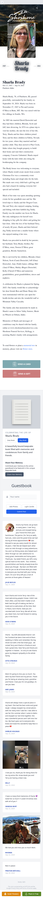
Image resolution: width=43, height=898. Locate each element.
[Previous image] (5, 754)
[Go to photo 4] (23, 842)
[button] (21, 755)
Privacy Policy (15, 888)
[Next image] (38, 754)
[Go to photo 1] (20, 767)
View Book (11, 440)
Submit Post (21, 512)
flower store (27, 348)
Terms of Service (27, 888)
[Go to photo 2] (21, 767)
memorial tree (29, 345)
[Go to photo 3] (22, 767)
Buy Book (23, 440)
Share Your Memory (14, 474)
